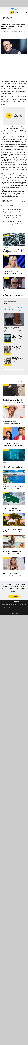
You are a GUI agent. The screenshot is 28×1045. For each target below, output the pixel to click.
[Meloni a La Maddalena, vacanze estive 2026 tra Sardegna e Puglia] (14, 563)
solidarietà (21, 80)
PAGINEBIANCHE (5, 604)
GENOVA (4, 589)
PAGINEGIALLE (11, 603)
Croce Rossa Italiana (8, 91)
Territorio (6, 385)
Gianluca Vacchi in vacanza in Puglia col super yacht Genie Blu (13, 295)
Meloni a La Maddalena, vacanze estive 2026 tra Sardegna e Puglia (12, 575)
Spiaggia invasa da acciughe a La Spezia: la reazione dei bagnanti (13, 251)
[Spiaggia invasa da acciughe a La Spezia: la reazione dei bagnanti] (14, 239)
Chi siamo (6, 607)
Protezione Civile (14, 167)
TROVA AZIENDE (14, 596)
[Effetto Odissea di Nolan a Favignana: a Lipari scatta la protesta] (14, 476)
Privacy (16, 607)
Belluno (5, 506)
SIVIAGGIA (19, 604)
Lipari (4, 462)
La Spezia (5, 247)
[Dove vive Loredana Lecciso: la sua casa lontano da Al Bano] (14, 261)
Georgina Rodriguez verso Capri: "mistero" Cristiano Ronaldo (12, 445)
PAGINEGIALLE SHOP (19, 603)
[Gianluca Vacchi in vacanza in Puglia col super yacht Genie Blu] (14, 283)
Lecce (4, 549)
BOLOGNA (20, 586)
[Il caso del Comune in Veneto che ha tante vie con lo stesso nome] (14, 498)
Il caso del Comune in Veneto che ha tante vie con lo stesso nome (13, 510)
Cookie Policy (21, 607)
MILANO (9, 584)
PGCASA (25, 603)
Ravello (4, 527)
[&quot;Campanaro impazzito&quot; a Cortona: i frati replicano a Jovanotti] (14, 411)
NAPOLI (22, 584)
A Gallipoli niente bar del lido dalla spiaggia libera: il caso (13, 553)
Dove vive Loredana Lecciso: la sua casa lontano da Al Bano (13, 273)
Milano (4, 269)
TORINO (16, 584)
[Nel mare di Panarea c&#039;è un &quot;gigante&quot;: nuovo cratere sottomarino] (14, 455)
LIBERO (2, 603)
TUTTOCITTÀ (11, 604)
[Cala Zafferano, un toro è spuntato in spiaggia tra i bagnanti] (14, 390)
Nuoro (4, 571)
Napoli (4, 441)
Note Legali (11, 607)
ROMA (4, 584)
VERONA (11, 589)
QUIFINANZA (23, 604)
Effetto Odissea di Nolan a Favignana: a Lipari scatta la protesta (13, 488)
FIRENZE (13, 586)
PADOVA (13, 591)
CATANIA (18, 589)
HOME (2, 22)
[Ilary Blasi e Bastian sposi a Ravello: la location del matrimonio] (14, 519)
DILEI (15, 604)
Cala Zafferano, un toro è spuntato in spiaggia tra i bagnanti (12, 402)
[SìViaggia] (14, 9)
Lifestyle (3, 28)
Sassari (9, 28)
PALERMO (6, 586)
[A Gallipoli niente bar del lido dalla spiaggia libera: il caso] (14, 541)
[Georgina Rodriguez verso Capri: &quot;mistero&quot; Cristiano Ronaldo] (14, 433)
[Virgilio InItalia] (14, 12)
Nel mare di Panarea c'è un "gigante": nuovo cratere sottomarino (13, 467)
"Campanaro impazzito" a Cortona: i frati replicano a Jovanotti (13, 423)
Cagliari (4, 397)
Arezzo (4, 419)
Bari (4, 290)
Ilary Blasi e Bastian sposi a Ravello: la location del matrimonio (13, 532)
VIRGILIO (6, 603)
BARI (23, 589)
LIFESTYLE (7, 22)
